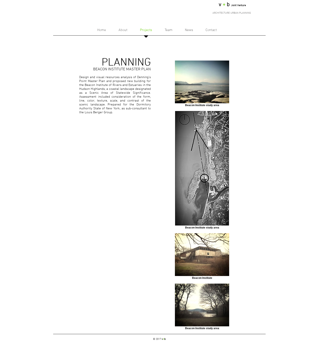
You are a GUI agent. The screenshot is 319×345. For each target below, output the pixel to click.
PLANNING (126, 62)
